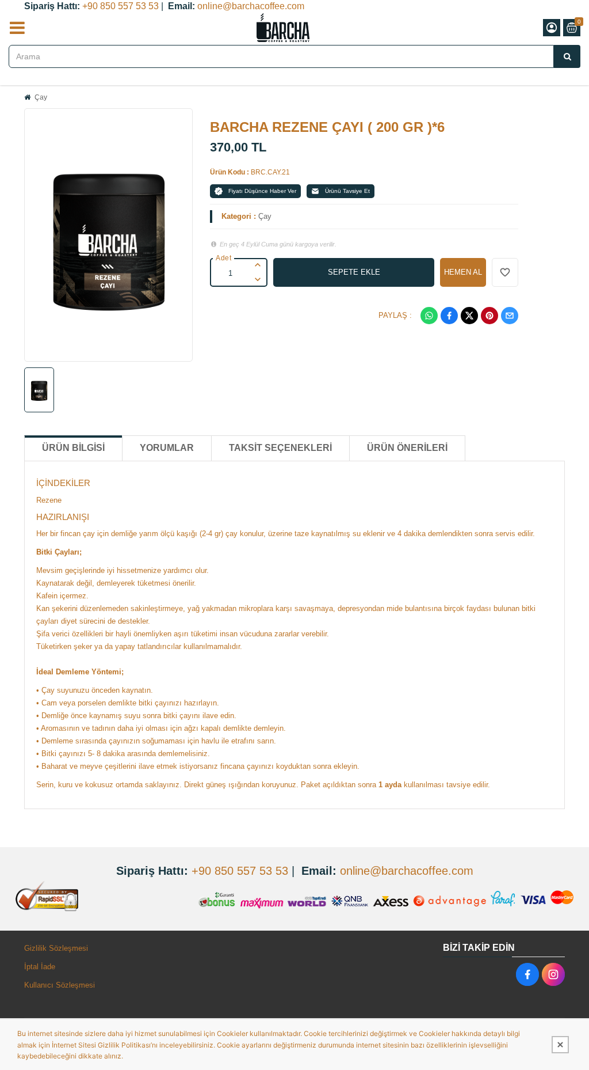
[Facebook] (449, 315)
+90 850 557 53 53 (120, 6)
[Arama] (567, 56)
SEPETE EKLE (354, 272)
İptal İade (39, 966)
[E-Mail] (509, 315)
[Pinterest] (489, 315)
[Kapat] (560, 1044)
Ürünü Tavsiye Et (347, 191)
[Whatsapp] (429, 315)
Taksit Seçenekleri (280, 448)
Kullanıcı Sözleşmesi (59, 985)
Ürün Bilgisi (73, 448)
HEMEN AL (463, 272)
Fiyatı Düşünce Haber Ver (262, 191)
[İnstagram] (553, 974)
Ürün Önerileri (407, 448)
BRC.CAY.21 (270, 172)
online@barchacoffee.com (250, 6)
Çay (41, 97)
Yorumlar (167, 448)
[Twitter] (469, 315)
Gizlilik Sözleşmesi (56, 948)
